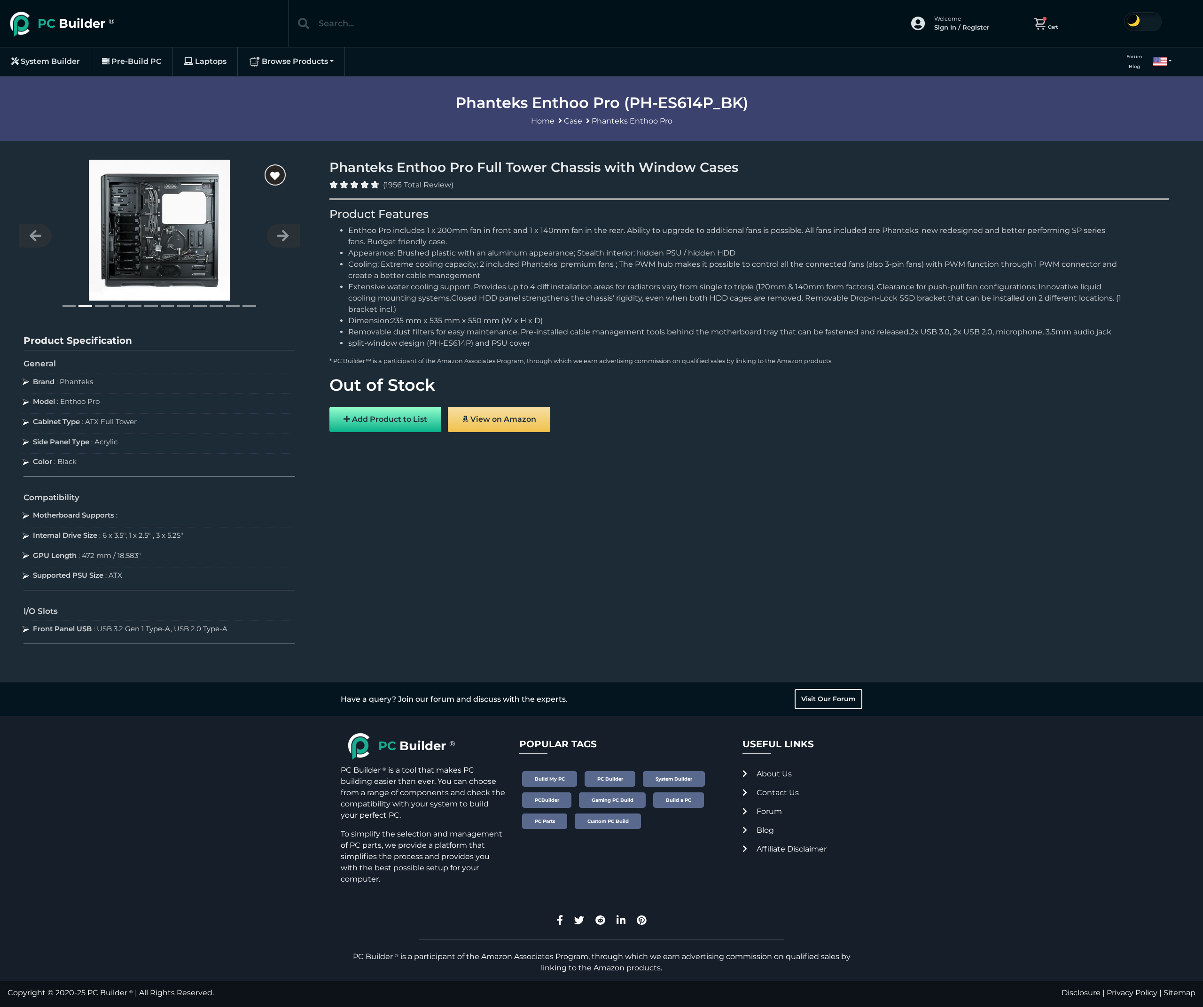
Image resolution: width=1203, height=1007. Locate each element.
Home (543, 120)
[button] (1158, 61)
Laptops (210, 61)
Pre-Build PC (135, 61)
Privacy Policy (1132, 992)
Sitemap (1179, 992)
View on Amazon (502, 419)
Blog (1134, 66)
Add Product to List (388, 419)
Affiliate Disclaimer (791, 848)
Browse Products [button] (294, 61)
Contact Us (777, 792)
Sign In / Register (961, 27)
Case (573, 120)
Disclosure (1081, 992)
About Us (773, 773)
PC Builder (107, 992)
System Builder (49, 61)
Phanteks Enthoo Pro (632, 120)
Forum (1134, 57)
